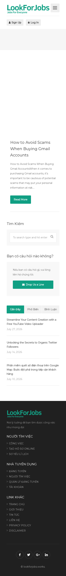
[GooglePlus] (37, 555)
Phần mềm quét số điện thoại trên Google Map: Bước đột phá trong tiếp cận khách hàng (33, 369)
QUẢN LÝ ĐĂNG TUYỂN (24, 481)
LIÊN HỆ (14, 520)
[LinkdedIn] (46, 555)
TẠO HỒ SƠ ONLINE (22, 448)
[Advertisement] (33, 92)
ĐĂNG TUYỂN (17, 471)
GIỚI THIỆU (16, 509)
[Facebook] (20, 555)
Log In (34, 22)
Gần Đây (15, 309)
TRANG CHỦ (17, 504)
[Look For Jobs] (28, 9)
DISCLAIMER (17, 530)
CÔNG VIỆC (16, 443)
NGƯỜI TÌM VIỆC (19, 476)
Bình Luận (50, 309)
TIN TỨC (14, 514)
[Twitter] (29, 555)
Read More (20, 199)
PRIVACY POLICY (20, 525)
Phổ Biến (33, 309)
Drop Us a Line (34, 284)
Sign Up (16, 22)
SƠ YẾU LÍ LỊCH (19, 454)
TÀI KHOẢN (16, 487)
